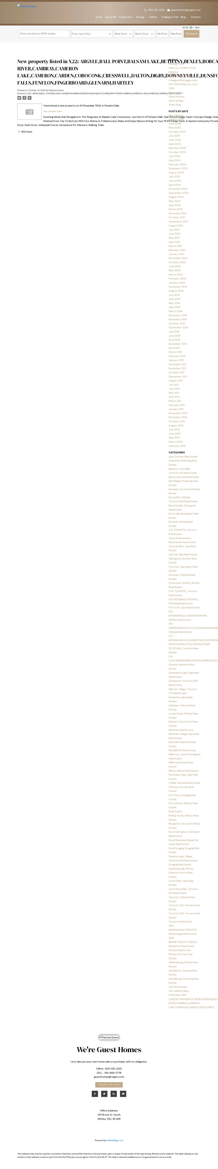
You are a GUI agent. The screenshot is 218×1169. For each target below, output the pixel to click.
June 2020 (175, 266)
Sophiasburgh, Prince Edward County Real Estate (181, 872)
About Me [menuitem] (111, 17)
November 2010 (178, 417)
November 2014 (178, 344)
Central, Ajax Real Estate (183, 554)
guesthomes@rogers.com (186, 10)
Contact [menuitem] (196, 17)
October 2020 (177, 262)
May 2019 (174, 303)
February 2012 (177, 356)
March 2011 (175, 401)
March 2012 (175, 352)
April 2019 (174, 307)
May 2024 (175, 160)
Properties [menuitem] (125, 17)
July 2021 (174, 229)
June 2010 (175, 433)
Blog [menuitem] (183, 17)
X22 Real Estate (178, 987)
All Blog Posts (176, 64)
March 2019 (175, 311)
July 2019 (174, 295)
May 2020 (175, 270)
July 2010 (174, 429)
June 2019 (174, 299)
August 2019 (176, 290)
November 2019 (178, 286)
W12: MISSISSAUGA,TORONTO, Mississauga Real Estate (183, 929)
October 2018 (177, 323)
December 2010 (178, 413)
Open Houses (176, 96)
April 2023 (175, 184)
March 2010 (175, 441)
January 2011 (176, 409)
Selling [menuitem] (152, 17)
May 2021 (174, 237)
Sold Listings (176, 100)
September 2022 (178, 193)
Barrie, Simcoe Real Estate (184, 477)
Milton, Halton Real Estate (184, 770)
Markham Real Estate (181, 730)
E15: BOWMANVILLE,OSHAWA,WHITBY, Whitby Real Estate (188, 615)
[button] (154, 10)
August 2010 (176, 425)
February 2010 (177, 446)
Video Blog (175, 104)
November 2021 (178, 213)
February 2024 (177, 164)
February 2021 (177, 250)
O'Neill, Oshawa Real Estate (184, 783)
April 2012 (174, 348)
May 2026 (174, 127)
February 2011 (177, 405)
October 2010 (177, 421)
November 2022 (178, 188)
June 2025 (175, 140)
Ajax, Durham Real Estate (183, 456)
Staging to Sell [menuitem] (170, 17)
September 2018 (178, 327)
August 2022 (176, 197)
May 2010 (174, 437)
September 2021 (178, 221)
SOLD (197, 27)
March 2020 (176, 274)
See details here (52, 111)
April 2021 (174, 242)
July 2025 (174, 135)
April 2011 (174, 396)
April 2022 (175, 205)
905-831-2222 (156, 10)
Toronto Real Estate (180, 921)
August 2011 (176, 380)
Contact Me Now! (109, 1085)
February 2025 (177, 148)
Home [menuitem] (99, 17)
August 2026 (176, 119)
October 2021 (177, 217)
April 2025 (175, 144)
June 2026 (175, 123)
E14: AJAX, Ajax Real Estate (184, 607)
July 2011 (174, 384)
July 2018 (174, 331)
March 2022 (176, 209)
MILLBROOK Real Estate (182, 750)
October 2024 (177, 152)
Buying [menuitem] (140, 17)
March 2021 (175, 246)
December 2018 (178, 315)
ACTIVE (185, 27)
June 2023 (175, 180)
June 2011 (174, 388)
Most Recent (176, 115)
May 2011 (174, 393)
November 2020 (178, 258)
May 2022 (174, 201)
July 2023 (174, 176)
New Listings (176, 92)
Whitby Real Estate (180, 950)
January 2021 (176, 254)
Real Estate (175, 811)
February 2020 (177, 278)
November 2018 (178, 319)
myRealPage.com (115, 1140)
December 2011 (177, 364)
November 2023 (178, 168)
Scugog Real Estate (180, 864)
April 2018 (174, 339)
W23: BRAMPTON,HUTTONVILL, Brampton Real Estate (183, 942)
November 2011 (177, 368)
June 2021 (174, 233)
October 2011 (176, 372)
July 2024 (174, 156)
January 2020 (177, 282)
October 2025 (177, 131)
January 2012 (176, 360)
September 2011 (178, 376)
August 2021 (176, 225)
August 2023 (176, 172)
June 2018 (174, 335)
